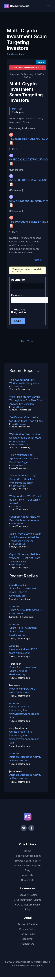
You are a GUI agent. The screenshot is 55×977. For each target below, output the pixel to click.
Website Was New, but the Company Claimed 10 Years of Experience (25, 438)
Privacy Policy (27, 929)
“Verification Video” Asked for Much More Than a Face (26, 419)
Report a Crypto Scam (28, 855)
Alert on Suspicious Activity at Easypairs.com (25, 758)
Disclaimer (27, 938)
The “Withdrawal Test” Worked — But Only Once (24, 381)
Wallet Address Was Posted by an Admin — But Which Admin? (25, 500)
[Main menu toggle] (48, 6)
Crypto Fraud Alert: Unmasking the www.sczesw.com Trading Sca (24, 712)
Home (27, 850)
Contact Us (27, 880)
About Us (27, 875)
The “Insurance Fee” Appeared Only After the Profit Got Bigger (23, 458)
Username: (18, 279)
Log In (18, 320)
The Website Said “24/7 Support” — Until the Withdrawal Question (23, 479)
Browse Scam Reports (28, 860)
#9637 (38, 259)
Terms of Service (28, 924)
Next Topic (27, 341)
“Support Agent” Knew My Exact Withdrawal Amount (24, 518)
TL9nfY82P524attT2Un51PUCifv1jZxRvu (25, 611)
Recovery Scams (27, 894)
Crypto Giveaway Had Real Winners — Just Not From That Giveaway (24, 558)
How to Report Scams (27, 904)
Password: (18, 295)
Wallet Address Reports (27, 865)
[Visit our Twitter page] (24, 828)
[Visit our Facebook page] (31, 828)
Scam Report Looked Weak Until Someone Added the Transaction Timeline (25, 537)
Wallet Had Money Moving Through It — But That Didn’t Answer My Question (26, 400)
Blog (27, 870)
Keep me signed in (19, 311)
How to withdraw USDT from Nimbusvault (23, 651)
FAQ (27, 909)
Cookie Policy (27, 933)
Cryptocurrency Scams (27, 899)
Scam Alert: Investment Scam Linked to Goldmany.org (23, 592)
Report (41, 62)
